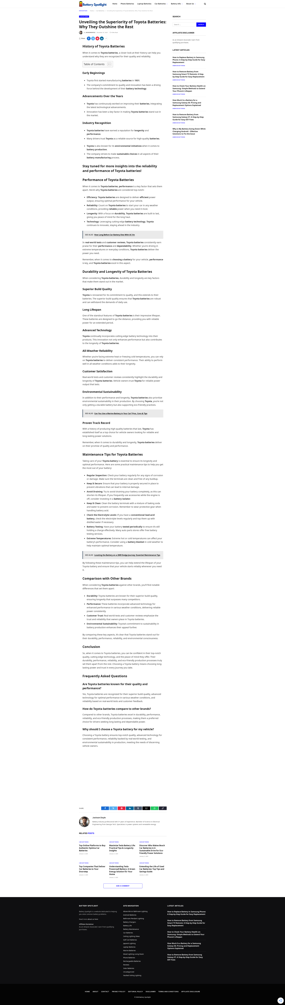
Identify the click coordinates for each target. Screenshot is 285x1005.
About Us (190, 4)
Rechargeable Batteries (132, 961)
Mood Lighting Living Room (133, 954)
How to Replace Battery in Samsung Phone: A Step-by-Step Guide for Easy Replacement (189, 60)
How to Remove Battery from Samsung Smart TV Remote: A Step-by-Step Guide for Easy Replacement (188, 74)
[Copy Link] (71, 79)
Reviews (126, 965)
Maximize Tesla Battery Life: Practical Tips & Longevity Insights (122, 848)
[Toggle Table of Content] (108, 64)
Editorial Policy (135, 991)
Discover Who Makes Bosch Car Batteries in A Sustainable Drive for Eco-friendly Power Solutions (152, 849)
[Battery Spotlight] (93, 4)
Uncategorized (128, 972)
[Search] (205, 3)
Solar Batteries (128, 968)
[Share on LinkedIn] (102, 38)
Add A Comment (122, 886)
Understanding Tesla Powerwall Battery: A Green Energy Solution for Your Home (122, 870)
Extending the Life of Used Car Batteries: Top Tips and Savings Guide (151, 869)
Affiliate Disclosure (190, 991)
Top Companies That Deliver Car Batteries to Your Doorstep (92, 869)
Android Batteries (179, 65)
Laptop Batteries (144, 4)
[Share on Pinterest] (97, 38)
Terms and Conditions (168, 991)
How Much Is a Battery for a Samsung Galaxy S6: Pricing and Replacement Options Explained (187, 102)
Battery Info (176, 4)
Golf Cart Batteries (130, 940)
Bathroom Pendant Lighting (133, 918)
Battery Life (127, 926)
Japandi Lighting (129, 943)
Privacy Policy (118, 991)
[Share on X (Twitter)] (93, 38)
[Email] (71, 74)
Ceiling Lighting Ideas (131, 936)
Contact (105, 991)
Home (114, 4)
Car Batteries (160, 4)
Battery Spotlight (145, 997)
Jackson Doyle (90, 32)
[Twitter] (71, 57)
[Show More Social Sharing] (106, 38)
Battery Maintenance (131, 929)
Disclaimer (151, 991)
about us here (93, 919)
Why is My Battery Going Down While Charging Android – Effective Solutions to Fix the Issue (189, 131)
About (95, 991)
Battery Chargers (129, 922)
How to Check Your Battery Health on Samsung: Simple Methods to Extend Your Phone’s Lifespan (189, 88)
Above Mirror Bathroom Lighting (135, 911)
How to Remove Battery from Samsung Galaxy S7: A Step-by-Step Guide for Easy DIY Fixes (188, 117)
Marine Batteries (129, 950)
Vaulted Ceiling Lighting (132, 975)
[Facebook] (71, 51)
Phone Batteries (127, 4)
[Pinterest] (71, 68)
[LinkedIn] (71, 62)
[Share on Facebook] (89, 38)
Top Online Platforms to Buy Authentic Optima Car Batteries (92, 848)
